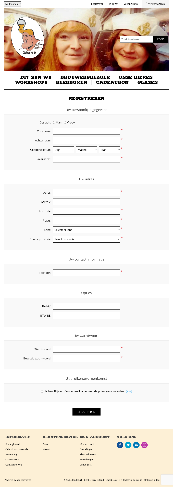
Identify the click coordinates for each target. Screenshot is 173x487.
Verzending (11, 454)
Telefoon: (45, 273)
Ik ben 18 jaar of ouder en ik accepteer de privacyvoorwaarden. (84, 391)
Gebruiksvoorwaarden (17, 449)
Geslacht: (45, 122)
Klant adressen (88, 454)
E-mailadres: (43, 159)
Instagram (144, 445)
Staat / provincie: (40, 239)
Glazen (147, 82)
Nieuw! (46, 449)
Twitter (128, 445)
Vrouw (71, 122)
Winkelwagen (87, 459)
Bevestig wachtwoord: (37, 358)
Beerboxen (71, 82)
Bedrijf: (46, 306)
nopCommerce (24, 480)
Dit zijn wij (36, 77)
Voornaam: (44, 131)
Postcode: (45, 211)
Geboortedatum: (40, 150)
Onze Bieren (136, 77)
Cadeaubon (112, 82)
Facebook (120, 445)
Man (58, 122)
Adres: (47, 192)
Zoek (45, 444)
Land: (47, 230)
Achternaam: (43, 140)
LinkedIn (136, 445)
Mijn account (87, 444)
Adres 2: (46, 202)
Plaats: (47, 220)
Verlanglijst (86, 464)
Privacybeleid (12, 444)
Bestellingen (86, 449)
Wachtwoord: (42, 349)
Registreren (97, 3)
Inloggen (113, 3)
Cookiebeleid (12, 459)
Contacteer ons (13, 464)
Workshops (31, 82)
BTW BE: (45, 315)
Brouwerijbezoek (85, 77)
